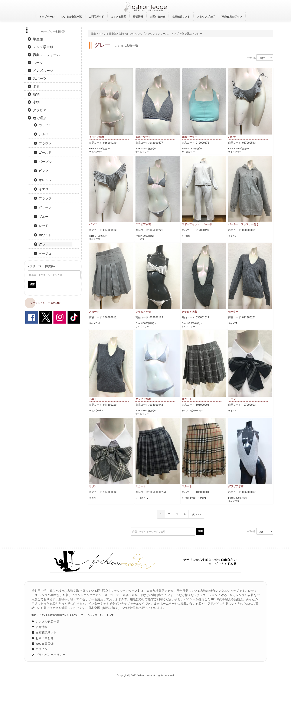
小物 (35, 102)
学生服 (37, 39)
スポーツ (38, 78)
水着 (35, 86)
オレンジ (44, 180)
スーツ (37, 63)
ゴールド (44, 152)
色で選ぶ (187, 33)
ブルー (42, 217)
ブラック (44, 198)
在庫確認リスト (45, 632)
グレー (43, 244)
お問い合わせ (44, 638)
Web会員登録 (44, 643)
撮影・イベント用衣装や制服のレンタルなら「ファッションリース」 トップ (135, 33)
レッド (42, 226)
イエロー (44, 189)
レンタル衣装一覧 (47, 621)
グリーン (44, 207)
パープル (44, 162)
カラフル (44, 125)
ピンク (42, 171)
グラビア (38, 110)
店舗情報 (41, 627)
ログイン (41, 649)
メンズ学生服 (42, 47)
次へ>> (196, 514)
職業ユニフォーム (45, 55)
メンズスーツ (42, 71)
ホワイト (44, 235)
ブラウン (44, 143)
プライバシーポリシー (50, 654)
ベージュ (44, 253)
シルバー (44, 134)
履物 (35, 94)
